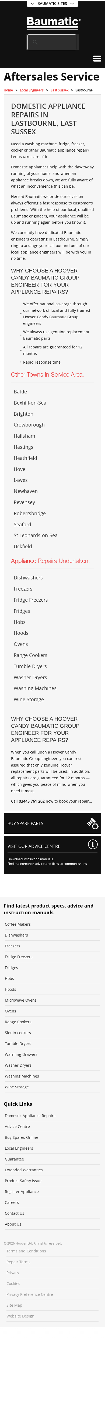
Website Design (20, 1316)
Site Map (14, 1305)
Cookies (13, 1283)
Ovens (21, 644)
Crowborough (29, 424)
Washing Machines (35, 688)
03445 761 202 (32, 801)
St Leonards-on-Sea (36, 535)
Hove (19, 469)
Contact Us (14, 1213)
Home (8, 90)
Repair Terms (18, 1261)
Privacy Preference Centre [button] (29, 1294)
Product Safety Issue (23, 1180)
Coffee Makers (18, 924)
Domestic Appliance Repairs (30, 1115)
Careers (12, 1202)
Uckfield (23, 546)
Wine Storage (29, 699)
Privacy (12, 1272)
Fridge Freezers (31, 600)
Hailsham (24, 435)
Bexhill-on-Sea (30, 402)
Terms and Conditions (26, 1250)
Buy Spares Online (21, 1137)
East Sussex (59, 90)
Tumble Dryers (30, 666)
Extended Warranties (24, 1169)
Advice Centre (17, 1126)
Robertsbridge (30, 513)
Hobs (20, 622)
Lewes (21, 480)
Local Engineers (32, 90)
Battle (20, 391)
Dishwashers (28, 577)
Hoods (21, 633)
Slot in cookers (18, 1032)
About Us (13, 1224)
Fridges (22, 611)
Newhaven (26, 491)
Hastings (23, 447)
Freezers (23, 588)
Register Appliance (22, 1191)
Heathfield (25, 458)
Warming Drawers (21, 1054)
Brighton (23, 414)
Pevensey (24, 502)
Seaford (22, 524)
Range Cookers (30, 655)
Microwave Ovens (21, 1000)
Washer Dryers (30, 677)
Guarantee (14, 1159)
